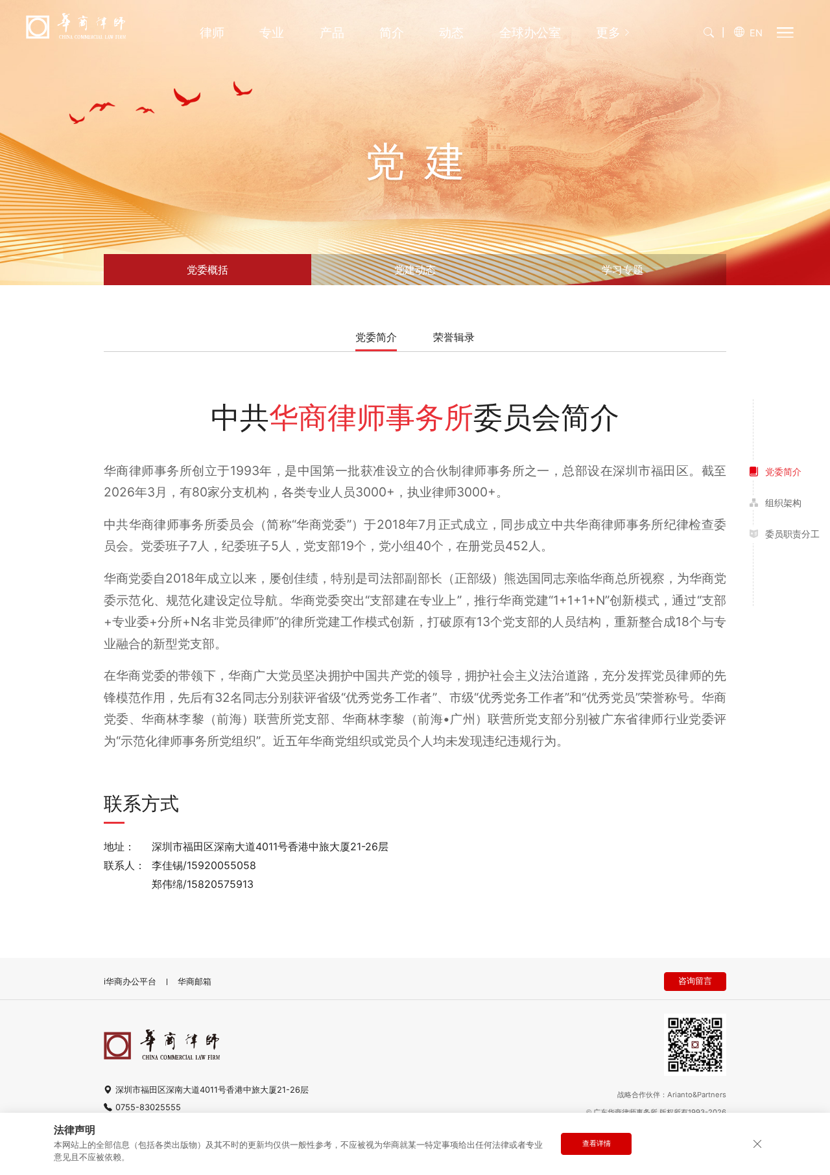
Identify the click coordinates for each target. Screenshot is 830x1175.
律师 (212, 33)
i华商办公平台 (130, 981)
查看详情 (596, 1143)
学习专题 (622, 269)
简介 (391, 33)
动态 (451, 33)
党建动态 (415, 269)
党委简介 (376, 337)
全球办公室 (530, 33)
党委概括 (207, 269)
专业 (271, 33)
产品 (332, 33)
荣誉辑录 (454, 337)
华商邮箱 (194, 981)
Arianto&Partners (696, 1094)
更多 (608, 33)
